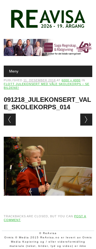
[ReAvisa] (48, 28)
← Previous (10, 120)
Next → (86, 120)
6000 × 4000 (71, 80)
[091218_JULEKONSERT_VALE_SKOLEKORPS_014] (48, 201)
